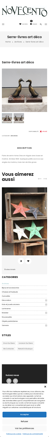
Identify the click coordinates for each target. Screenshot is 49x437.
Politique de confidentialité (33, 434)
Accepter (24, 414)
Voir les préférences (24, 428)
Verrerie (5, 325)
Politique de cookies (13, 434)
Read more (21, 261)
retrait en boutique (25, 349)
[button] (45, 386)
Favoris (25, 24)
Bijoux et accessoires (10, 288)
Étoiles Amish (9, 269)
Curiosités (6, 296)
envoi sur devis (9, 343)
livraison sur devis (26, 343)
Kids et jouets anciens (11, 304)
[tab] (24, 149)
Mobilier (5, 313)
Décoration (6, 300)
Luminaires (6, 308)
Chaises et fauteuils (10, 292)
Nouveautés (7, 317)
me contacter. (8, 349)
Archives (18, 42)
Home (8, 42)
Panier (34, 24)
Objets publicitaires (10, 321)
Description (24, 148)
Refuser (24, 421)
